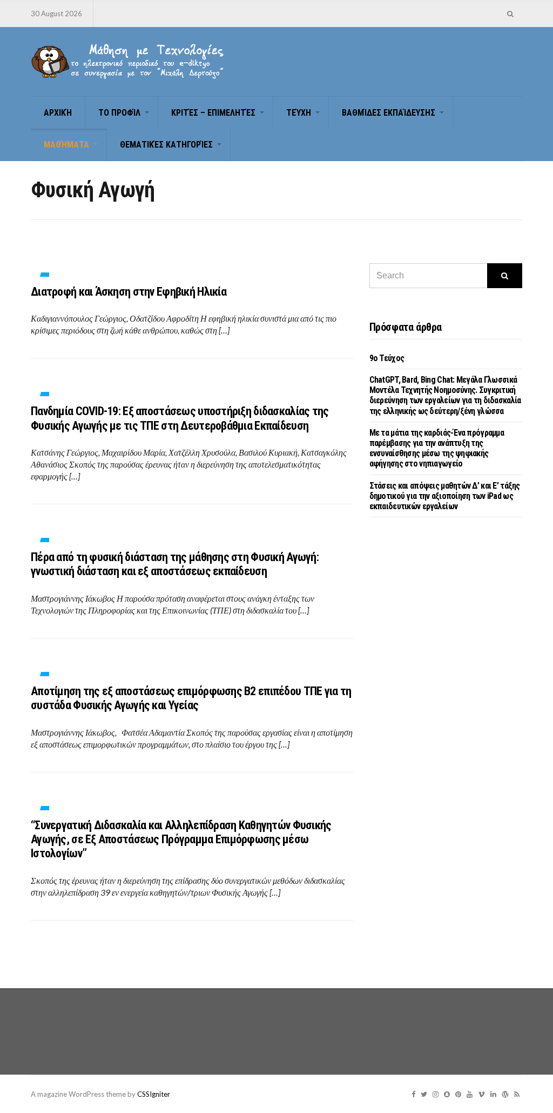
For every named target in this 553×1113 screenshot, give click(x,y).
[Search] (504, 275)
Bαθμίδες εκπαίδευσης (388, 113)
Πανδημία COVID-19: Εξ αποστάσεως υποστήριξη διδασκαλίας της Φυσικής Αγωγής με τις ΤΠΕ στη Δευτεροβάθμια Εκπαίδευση (180, 418)
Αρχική (58, 113)
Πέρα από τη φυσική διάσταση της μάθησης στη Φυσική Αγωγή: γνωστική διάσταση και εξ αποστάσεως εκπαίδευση (175, 564)
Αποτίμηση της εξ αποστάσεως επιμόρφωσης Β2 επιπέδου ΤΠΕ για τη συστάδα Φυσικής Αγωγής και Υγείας (191, 698)
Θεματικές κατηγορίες (166, 144)
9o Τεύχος (386, 358)
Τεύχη (298, 113)
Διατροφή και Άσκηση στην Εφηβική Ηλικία (128, 291)
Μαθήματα (66, 144)
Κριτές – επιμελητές (213, 113)
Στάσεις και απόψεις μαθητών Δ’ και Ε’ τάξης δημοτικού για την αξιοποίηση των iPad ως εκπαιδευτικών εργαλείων (444, 496)
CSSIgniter (153, 1094)
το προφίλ (119, 113)
